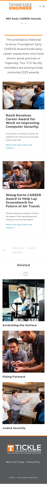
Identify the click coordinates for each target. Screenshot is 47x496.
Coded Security (14, 428)
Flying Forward (14, 376)
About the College (15, 462)
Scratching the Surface (20, 325)
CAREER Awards (19, 248)
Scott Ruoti (32, 248)
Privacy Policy (33, 462)
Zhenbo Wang (18, 252)
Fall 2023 (23, 23)
